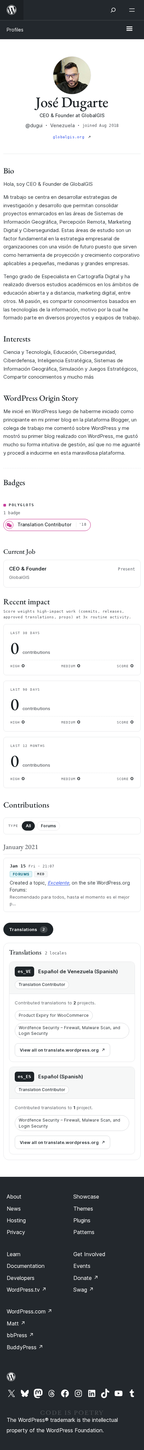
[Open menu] (133, 10)
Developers (20, 1278)
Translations (27, 929)
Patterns (83, 1232)
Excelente (58, 883)
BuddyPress (25, 1347)
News (14, 1208)
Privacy (16, 1232)
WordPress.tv (27, 1289)
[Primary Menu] (129, 29)
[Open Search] (113, 10)
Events (81, 1266)
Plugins (81, 1220)
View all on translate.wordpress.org (59, 1050)
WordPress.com (29, 1311)
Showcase (86, 1196)
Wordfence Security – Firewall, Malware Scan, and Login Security (69, 1030)
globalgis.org (70, 137)
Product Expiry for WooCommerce (54, 1015)
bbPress (20, 1335)
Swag (83, 1289)
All (28, 825)
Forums (48, 825)
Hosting (16, 1220)
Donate (85, 1278)
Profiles (15, 29)
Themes (83, 1208)
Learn (13, 1254)
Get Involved (89, 1254)
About (14, 1196)
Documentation (26, 1266)
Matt (16, 1323)
